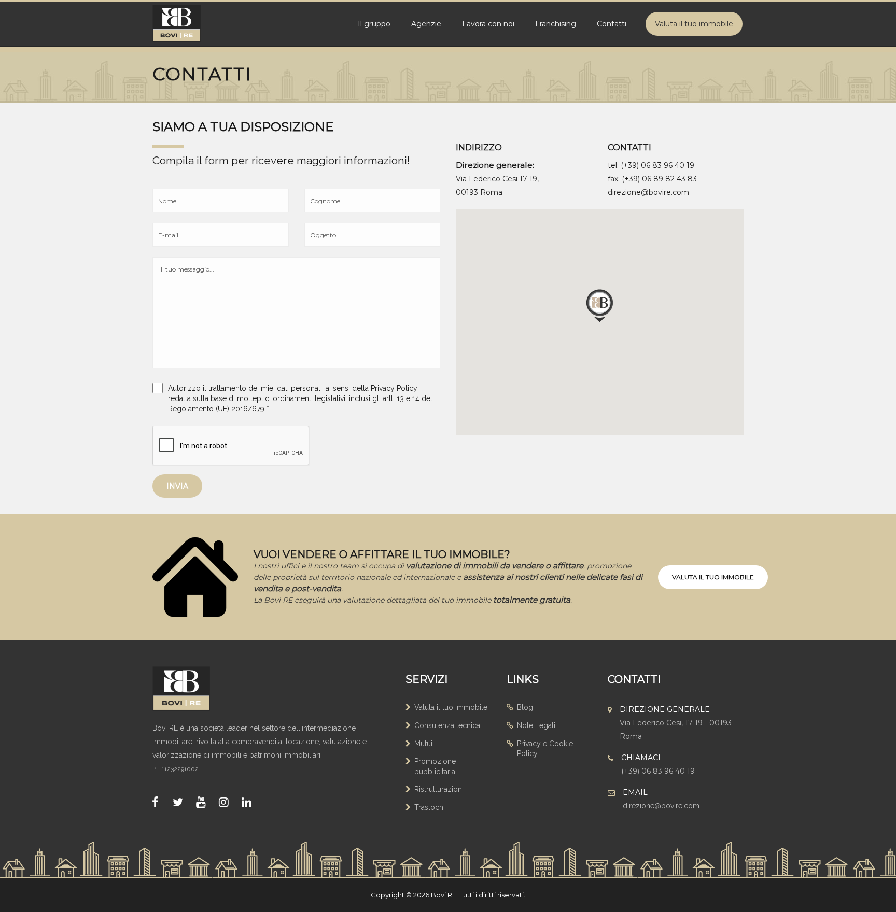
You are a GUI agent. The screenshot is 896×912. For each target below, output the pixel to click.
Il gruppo (374, 23)
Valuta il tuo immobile (694, 23)
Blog (525, 707)
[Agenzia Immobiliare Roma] (191, 688)
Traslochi (429, 807)
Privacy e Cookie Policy (545, 748)
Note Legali (536, 725)
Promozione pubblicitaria (435, 766)
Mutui (423, 743)
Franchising (555, 23)
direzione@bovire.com (648, 192)
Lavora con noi (488, 23)
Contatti (611, 23)
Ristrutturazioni (439, 789)
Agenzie (426, 23)
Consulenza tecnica (447, 725)
